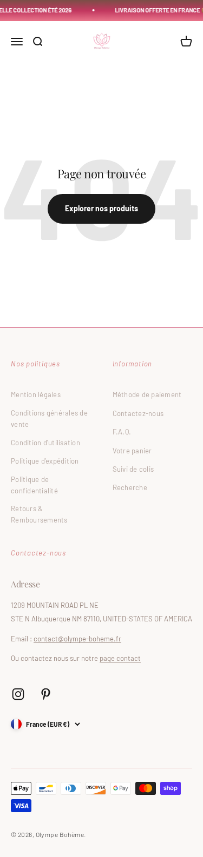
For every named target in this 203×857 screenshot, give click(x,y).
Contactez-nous (138, 413)
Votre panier (132, 450)
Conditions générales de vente (49, 418)
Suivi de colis (133, 469)
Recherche (130, 487)
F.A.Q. (122, 431)
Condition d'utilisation (45, 442)
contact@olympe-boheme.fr (77, 638)
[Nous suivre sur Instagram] (18, 694)
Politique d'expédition (45, 461)
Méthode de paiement (147, 394)
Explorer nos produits (101, 208)
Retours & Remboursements (39, 514)
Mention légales (36, 394)
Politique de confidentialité (34, 485)
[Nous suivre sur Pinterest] (45, 694)
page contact (120, 658)
